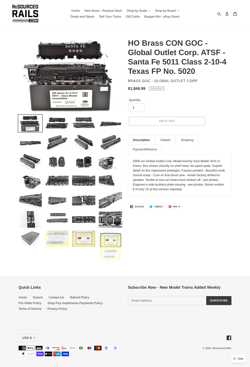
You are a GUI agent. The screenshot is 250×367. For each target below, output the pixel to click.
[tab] (141, 140)
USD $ (27, 337)
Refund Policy (79, 297)
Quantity (134, 100)
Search (38, 297)
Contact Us (56, 297)
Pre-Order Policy (30, 303)
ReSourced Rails (221, 348)
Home (23, 297)
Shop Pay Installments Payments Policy (75, 303)
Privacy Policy (57, 308)
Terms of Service (30, 308)
